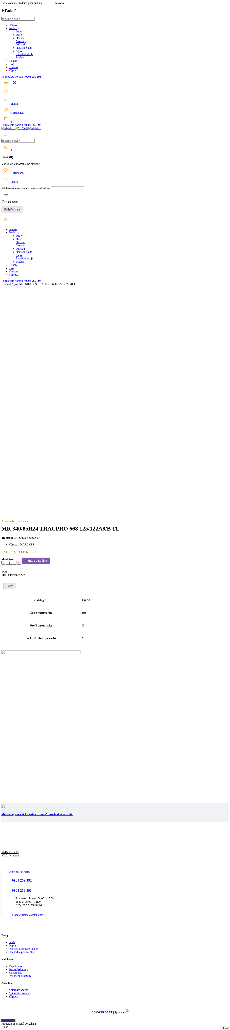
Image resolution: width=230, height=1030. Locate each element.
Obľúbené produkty (20, 975)
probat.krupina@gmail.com (27, 914)
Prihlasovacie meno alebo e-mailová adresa (25, 188)
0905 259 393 (22, 890)
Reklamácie (15, 972)
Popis (9, 585)
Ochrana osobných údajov (23, 948)
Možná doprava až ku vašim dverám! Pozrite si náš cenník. (37, 814)
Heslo (4, 194)
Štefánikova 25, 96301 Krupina (10, 854)
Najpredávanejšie (18, 989)
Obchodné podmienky (21, 952)
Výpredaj (14, 996)
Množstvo (7, 559)
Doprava (14, 945)
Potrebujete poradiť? (13, 76)
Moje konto (15, 966)
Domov (5, 284)
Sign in (14, 103)
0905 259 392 (22, 880)
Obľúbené (17, 112)
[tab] (9, 586)
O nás (12, 942)
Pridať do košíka (35, 560)
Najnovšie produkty (20, 993)
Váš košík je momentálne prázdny (20, 163)
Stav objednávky (18, 969)
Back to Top (8, 1020)
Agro (15, 284)
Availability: (8, 521)
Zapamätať (11, 201)
